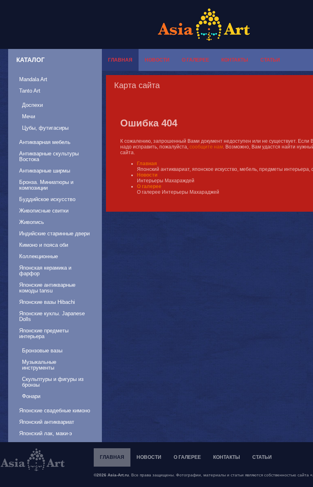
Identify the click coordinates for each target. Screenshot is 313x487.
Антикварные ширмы (44, 171)
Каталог (30, 59)
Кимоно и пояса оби (43, 245)
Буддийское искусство (47, 199)
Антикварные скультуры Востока (49, 156)
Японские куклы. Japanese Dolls (52, 316)
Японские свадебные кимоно (54, 410)
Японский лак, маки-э (45, 433)
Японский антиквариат (46, 422)
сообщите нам (206, 147)
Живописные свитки (43, 211)
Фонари (31, 396)
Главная (120, 60)
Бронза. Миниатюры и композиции (46, 185)
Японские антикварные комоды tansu (47, 288)
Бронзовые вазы (42, 351)
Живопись (31, 222)
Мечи (28, 116)
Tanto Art (29, 91)
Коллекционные (38, 256)
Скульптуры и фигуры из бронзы (53, 382)
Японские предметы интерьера (43, 333)
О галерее (195, 60)
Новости (157, 60)
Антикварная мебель (45, 142)
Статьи (270, 60)
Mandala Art (33, 79)
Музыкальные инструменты (39, 365)
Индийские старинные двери (54, 233)
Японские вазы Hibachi (47, 302)
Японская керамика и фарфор (45, 271)
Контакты (234, 60)
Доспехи (32, 105)
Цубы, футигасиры (45, 128)
